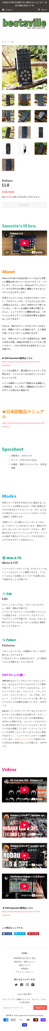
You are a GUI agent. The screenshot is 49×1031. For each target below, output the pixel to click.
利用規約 (24, 968)
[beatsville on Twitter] (16, 985)
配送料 (9, 197)
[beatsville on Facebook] (21, 985)
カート (44, 10)
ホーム (4, 42)
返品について (24, 965)
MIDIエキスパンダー (24, 739)
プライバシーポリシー (24, 972)
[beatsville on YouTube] (32, 985)
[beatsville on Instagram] (27, 985)
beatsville (23, 1015)
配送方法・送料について (25, 962)
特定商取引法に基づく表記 (25, 958)
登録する (40, 1007)
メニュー (9, 10)
